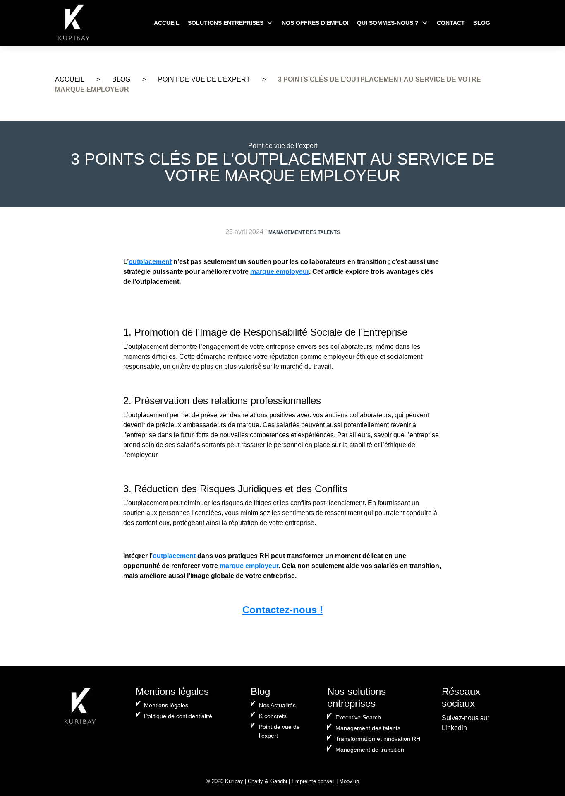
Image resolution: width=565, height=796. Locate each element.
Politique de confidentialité (178, 716)
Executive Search (358, 717)
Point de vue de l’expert (204, 79)
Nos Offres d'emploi (315, 22)
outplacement (150, 261)
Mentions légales (166, 705)
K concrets (273, 716)
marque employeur (279, 271)
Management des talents (367, 728)
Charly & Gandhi (267, 781)
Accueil (167, 22)
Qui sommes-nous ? (388, 22)
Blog (481, 22)
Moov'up (349, 781)
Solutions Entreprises (225, 22)
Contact (451, 22)
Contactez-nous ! (282, 609)
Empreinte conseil (313, 781)
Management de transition (369, 749)
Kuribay (234, 781)
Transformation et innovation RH (377, 739)
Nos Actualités (277, 705)
